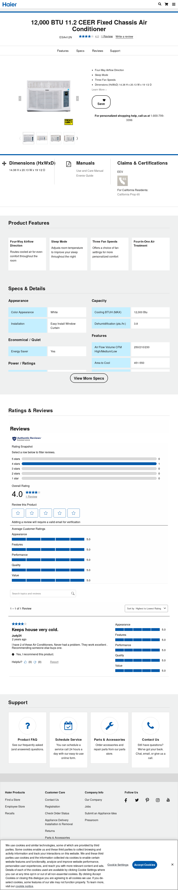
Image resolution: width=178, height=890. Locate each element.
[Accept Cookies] (172, 864)
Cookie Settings (117, 865)
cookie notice (24, 886)
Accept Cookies (144, 865)
